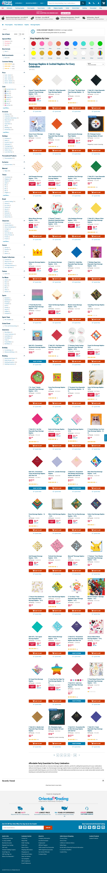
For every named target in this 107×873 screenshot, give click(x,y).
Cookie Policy (63, 852)
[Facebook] (80, 827)
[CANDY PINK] (71, 680)
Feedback (105, 438)
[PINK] (76, 680)
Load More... (6, 108)
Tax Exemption (25, 858)
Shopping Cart (25, 852)
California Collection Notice (67, 843)
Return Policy (25, 847)
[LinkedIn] (85, 827)
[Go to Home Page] (2, 25)
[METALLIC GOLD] (78, 680)
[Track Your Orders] (89, 3)
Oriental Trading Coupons (9, 849)
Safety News (63, 845)
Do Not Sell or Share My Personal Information (71, 847)
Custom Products (93, 838)
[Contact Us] (94, 3)
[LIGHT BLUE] (73, 680)
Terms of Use (63, 840)
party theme (49, 770)
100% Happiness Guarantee (46, 849)
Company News (43, 854)
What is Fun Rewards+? (8, 856)
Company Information (44, 838)
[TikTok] (94, 827)
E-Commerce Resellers (65, 849)
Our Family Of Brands (44, 852)
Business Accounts (7, 843)
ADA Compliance (25, 861)
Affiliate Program (43, 845)
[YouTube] (98, 827)
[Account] (98, 3)
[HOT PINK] (80, 680)
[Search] (83, 3)
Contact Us (24, 838)
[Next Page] (79, 755)
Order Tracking (25, 843)
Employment (42, 843)
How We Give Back (43, 840)
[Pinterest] (89, 827)
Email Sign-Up (6, 852)
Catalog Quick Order (7, 838)
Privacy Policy (63, 838)
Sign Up (48, 828)
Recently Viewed (8, 780)
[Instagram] (103, 827)
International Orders (26, 854)
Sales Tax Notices (26, 856)
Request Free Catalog (7, 845)
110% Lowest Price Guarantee (46, 847)
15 (75, 755)
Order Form (24, 845)
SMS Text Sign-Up (6, 854)
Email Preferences (26, 863)
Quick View (38, 111)
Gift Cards (4, 847)
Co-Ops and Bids (6, 840)
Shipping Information (27, 849)
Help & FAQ (24, 840)
